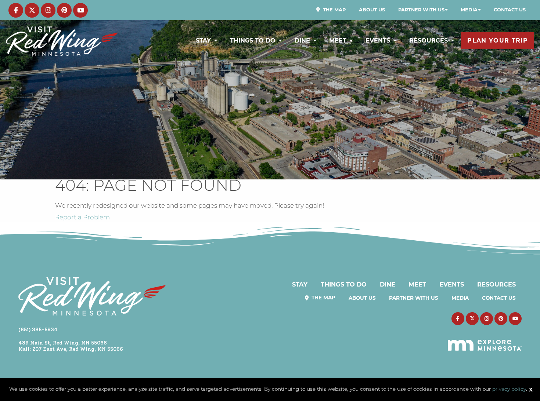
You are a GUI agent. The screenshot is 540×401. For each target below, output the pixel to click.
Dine (302, 40)
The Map (333, 9)
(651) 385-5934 (38, 329)
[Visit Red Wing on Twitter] (32, 10)
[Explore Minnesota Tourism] (485, 341)
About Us (372, 9)
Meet (337, 40)
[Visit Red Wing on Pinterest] (64, 10)
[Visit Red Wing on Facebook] (15, 10)
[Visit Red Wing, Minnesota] (62, 41)
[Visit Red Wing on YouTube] (80, 10)
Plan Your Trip (497, 40)
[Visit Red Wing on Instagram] (48, 10)
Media (469, 9)
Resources (428, 40)
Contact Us (510, 9)
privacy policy (509, 389)
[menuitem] (331, 10)
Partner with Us (421, 9)
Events (378, 40)
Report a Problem (82, 218)
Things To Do (253, 40)
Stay (203, 40)
